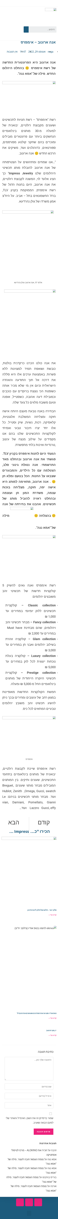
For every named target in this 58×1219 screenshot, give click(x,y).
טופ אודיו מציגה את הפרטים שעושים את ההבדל (36, 1013)
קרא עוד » (52, 915)
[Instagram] (11, 33)
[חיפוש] (26, 29)
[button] (29, 1213)
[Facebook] (15, 24)
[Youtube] (7, 24)
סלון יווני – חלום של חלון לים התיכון (41, 910)
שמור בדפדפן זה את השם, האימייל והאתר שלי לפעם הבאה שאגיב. (29, 1120)
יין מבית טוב (51, 1030)
